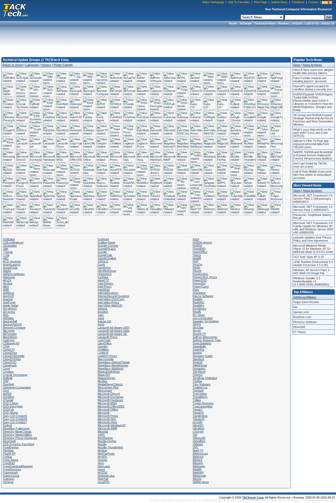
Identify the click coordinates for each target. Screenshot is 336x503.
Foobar (7, 456)
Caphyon (8, 340)
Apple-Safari (10, 305)
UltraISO (198, 425)
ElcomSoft (9, 441)
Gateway (8, 478)
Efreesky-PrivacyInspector (20, 437)
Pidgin (196, 267)
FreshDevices (12, 469)
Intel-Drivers (105, 283)
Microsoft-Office (108, 409)
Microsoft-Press (108, 415)
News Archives (312, 64)
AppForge (9, 302)
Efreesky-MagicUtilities (17, 434)
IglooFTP (103, 280)
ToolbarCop (200, 387)
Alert (6, 286)
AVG (6, 315)
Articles (297, 23)
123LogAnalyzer (13, 242)
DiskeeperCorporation (17, 387)
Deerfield (8, 384)
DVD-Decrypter (13, 406)
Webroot (198, 456)
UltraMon (198, 428)
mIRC (101, 434)
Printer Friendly (63, 64)
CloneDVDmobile (13, 355)
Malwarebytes (107, 378)
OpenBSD (199, 248)
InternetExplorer (108, 292)
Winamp (198, 463)
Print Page (260, 2)
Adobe (7, 270)
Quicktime (199, 292)
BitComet (8, 330)
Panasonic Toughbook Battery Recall (312, 216)
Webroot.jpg (200, 453)
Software (245, 23)
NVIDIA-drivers (202, 242)
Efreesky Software (305, 322)
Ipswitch (103, 311)
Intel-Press (105, 286)
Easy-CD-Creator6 (15, 419)
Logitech (103, 352)
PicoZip (197, 264)
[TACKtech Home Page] (16, 10)
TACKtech (199, 371)
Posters (46, 64)
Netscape (104, 466)
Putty (196, 289)
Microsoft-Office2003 (111, 406)
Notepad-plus (106, 475)
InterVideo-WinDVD (110, 305)
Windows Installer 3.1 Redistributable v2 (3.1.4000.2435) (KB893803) (311, 281)
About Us (327, 23)
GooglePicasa (107, 248)
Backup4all (10, 321)
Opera (197, 255)
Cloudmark (10, 365)
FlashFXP (9, 453)
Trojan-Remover (203, 403)
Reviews (284, 23)
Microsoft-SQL (107, 419)
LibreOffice (105, 343)
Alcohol (7, 283)
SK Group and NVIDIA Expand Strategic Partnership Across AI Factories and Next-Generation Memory (313, 119)
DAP (6, 381)
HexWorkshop (107, 270)
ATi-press (9, 311)
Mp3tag (102, 450)
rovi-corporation (203, 318)
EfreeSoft (299, 327)
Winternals (199, 475)
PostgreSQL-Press (205, 277)
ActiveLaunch (11, 264)
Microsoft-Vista (107, 422)
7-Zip (6, 255)
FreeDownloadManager (18, 466)
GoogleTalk (105, 255)
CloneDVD (9, 362)
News (101, 469)
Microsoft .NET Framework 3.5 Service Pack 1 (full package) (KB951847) (313, 198)
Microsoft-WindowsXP (112, 425)
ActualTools (10, 267)
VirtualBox (199, 441)
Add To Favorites (239, 2)
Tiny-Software (202, 384)
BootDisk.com (302, 317)
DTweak (8, 400)
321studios (10, 245)
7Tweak (8, 251)
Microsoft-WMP (107, 428)
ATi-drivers (10, 308)
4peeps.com (301, 312)
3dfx (5, 248)
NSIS (196, 239)
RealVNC (198, 302)
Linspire (103, 346)
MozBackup (105, 437)
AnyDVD (8, 296)
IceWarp (103, 277)
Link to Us (312, 23)
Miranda (103, 431)
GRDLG (103, 261)
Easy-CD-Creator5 (15, 415)
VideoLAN (199, 437)
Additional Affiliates (304, 297)
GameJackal (11, 475)
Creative (8, 371)
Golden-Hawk (106, 242)
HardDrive (104, 267)
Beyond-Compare (14, 327)
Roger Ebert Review (306, 302)
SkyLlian (198, 327)
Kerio (101, 324)
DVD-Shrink (10, 412)
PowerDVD (200, 280)
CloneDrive (10, 352)
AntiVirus (8, 292)
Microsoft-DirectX (109, 393)
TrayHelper (200, 393)
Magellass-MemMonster (113, 365)
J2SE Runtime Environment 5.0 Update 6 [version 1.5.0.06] (313, 263)
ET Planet (299, 332)
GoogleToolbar (107, 258)
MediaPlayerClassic (110, 384)
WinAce (197, 459)
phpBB (197, 258)
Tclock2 (198, 374)
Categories (32, 64)
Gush (101, 264)
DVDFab (8, 409)
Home (233, 23)
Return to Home (12, 64)
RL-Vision (199, 315)
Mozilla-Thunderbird (110, 447)
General (8, 482)
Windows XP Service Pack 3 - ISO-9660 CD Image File (312, 271)
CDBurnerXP (11, 343)
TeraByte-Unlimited (205, 378)
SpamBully (199, 346)
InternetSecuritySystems (113, 296)
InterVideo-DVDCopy (111, 299)
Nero (101, 463)
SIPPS (197, 324)
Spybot (197, 352)
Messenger (105, 390)
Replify (197, 311)
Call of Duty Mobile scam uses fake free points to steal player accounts (312, 174)
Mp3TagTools (106, 453)
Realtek (197, 299)
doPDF (7, 393)
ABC (6, 258)
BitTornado (10, 333)
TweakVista (200, 415)
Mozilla (102, 444)
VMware (198, 444)
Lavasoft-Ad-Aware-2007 (114, 327)
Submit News (279, 2)
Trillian (197, 400)
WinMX (197, 469)
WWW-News (201, 482)
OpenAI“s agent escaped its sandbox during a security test (312, 88)
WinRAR (198, 472)
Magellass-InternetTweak (114, 362)
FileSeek (8, 450)
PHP (195, 261)
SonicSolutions (202, 343)
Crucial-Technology (15, 374)
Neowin (102, 459)
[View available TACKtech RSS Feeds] (327, 2)
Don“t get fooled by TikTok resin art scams (310, 165)
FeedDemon (11, 447)
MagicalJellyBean (109, 371)
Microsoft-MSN (107, 403)
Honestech (105, 274)
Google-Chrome (108, 245)
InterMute (104, 289)
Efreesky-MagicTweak (17, 431)
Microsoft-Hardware (110, 400)
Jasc (101, 315)
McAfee (102, 381)
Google (102, 251)
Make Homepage (213, 2)
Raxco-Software (203, 296)
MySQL (102, 456)
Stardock (198, 359)
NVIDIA (197, 245)
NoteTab (103, 478)
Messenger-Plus (108, 387)
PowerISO (199, 283)
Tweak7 (198, 409)
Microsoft (103, 412)
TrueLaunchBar (203, 406)
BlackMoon (10, 337)
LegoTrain (104, 340)
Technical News (265, 23)
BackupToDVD (12, 324)
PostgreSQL (200, 274)
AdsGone (9, 277)
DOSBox (8, 396)
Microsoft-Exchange (110, 396)
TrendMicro (200, 396)
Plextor (197, 270)
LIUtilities (103, 349)
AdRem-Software (14, 274)
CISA (6, 346)
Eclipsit (7, 425)
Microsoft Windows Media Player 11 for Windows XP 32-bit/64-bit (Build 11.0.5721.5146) (313, 248)
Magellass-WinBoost (111, 368)
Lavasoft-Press (107, 337)
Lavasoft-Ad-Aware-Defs (113, 330)
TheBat (197, 381)
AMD (6, 289)
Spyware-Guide (203, 355)
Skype (197, 330)
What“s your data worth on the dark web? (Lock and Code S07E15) (312, 132)
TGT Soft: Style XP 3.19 (308, 256)
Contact (313, 2)
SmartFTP (199, 333)
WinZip (197, 478)
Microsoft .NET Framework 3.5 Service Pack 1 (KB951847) (313, 208)
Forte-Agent (10, 459)
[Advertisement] (168, 40)
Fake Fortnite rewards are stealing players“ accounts (310, 79)
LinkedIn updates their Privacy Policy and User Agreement (312, 239)
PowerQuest (201, 286)
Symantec (199, 368)
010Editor (9, 239)
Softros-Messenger (205, 337)
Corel (6, 368)
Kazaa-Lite (104, 321)
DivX (6, 390)
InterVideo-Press (108, 302)
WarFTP (198, 450)
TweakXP (199, 419)
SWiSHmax (200, 365)
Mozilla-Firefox (107, 441)
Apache (8, 299)
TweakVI (198, 412)
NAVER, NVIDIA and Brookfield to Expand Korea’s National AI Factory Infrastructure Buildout (312, 155)
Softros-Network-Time (207, 340)
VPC (195, 447)
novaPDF (104, 482)
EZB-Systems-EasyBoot (18, 444)
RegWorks (199, 308)
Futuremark (10, 472)
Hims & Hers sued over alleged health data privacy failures (313, 71)
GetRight (103, 239)
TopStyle (198, 390)
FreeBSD (9, 463)
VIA (195, 434)
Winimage (199, 466)
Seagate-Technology (206, 321)
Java (101, 318)
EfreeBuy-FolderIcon (16, 428)
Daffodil (7, 378)
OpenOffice (200, 251)
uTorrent (198, 431)
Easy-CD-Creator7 (15, 422)
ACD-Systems (12, 261)
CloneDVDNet (12, 359)
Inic (295, 307)
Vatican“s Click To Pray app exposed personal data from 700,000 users (311, 144)
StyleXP (198, 362)
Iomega (102, 308)
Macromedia (105, 359)
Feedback (298, 2)
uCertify (198, 422)
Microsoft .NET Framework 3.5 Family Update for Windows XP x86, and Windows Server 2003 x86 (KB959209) (313, 227)
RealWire (198, 305)
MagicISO (104, 374)
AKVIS (7, 280)
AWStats (8, 318)
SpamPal (198, 349)
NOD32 (102, 472)
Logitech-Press (107, 355)
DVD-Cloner (10, 403)
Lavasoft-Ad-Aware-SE (112, 333)
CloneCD (8, 349)
